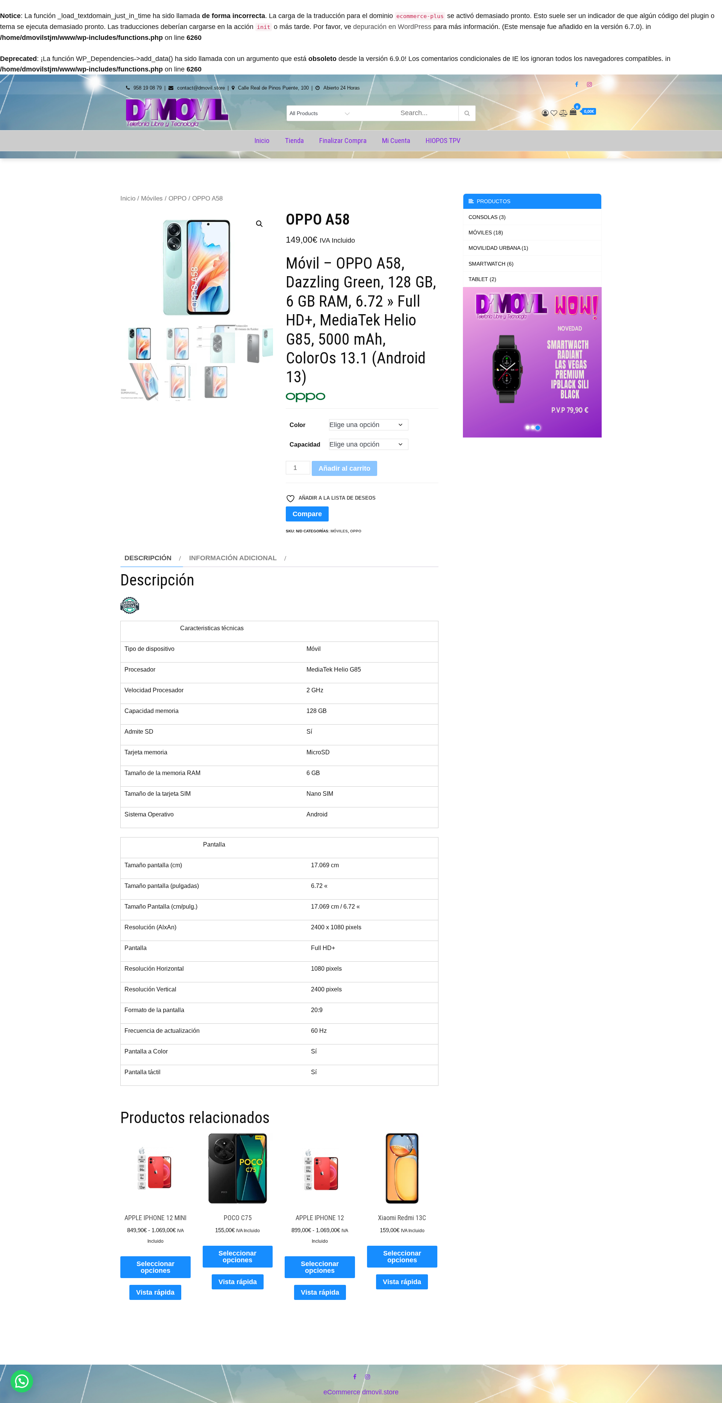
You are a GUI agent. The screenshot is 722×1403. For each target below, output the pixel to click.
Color (297, 425)
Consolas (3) (487, 217)
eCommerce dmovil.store (361, 1392)
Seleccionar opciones (155, 1267)
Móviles (152, 198)
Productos (492, 201)
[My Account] (545, 113)
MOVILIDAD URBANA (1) (498, 248)
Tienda (294, 140)
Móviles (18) (486, 233)
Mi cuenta (396, 140)
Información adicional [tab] (233, 558)
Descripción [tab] (147, 558)
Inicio (262, 140)
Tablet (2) (482, 279)
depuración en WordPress (392, 26)
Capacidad (305, 444)
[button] (259, 224)
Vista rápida (155, 1292)
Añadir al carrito (344, 468)
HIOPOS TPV (443, 140)
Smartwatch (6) (491, 264)
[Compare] (563, 113)
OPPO (177, 198)
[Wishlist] (554, 113)
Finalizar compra (343, 140)
